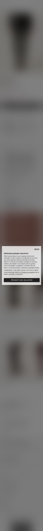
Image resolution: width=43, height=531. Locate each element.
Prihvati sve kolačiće (22, 280)
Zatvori (36, 249)
